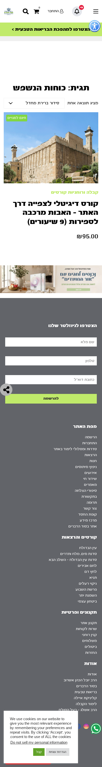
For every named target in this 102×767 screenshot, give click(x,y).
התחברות (89, 443)
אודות (92, 674)
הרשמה (91, 437)
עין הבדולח (88, 548)
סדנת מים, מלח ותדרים (78, 554)
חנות (93, 461)
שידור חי (90, 479)
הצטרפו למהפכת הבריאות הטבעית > (51, 29)
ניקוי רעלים (88, 583)
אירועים (90, 473)
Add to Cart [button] (88, 114)
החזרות (91, 653)
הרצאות (90, 455)
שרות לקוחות (86, 629)
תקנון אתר (88, 623)
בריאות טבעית (86, 692)
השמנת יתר (88, 595)
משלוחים (89, 641)
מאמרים (90, 485)
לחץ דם (90, 572)
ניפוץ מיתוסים (86, 467)
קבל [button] (39, 752)
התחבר (53, 11)
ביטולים (91, 647)
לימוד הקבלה (86, 704)
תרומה (92, 502)
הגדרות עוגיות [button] (57, 752)
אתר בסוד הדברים (82, 526)
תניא (93, 577)
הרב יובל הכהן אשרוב (80, 680)
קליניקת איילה (85, 698)
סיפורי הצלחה (86, 491)
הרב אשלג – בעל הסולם (78, 710)
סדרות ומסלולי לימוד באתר (75, 449)
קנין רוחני (89, 635)
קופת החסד (87, 514)
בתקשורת (89, 496)
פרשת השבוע (86, 589)
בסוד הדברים (86, 686)
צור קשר (90, 508)
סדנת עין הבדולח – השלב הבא (73, 560)
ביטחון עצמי (87, 601)
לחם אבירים (87, 566)
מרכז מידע (88, 520)
